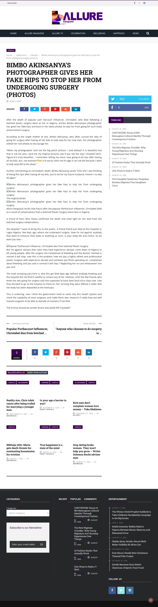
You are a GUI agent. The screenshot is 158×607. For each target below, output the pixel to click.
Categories (11, 508)
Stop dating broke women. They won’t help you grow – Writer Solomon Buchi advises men (86, 451)
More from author (37, 372)
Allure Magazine (34, 33)
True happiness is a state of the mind (51, 446)
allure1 (76, 415)
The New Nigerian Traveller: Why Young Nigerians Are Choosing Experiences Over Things (49, 41)
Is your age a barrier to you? (53, 402)
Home (13, 33)
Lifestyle (11, 50)
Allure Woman (80, 383)
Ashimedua (11, 416)
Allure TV (57, 33)
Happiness (119, 33)
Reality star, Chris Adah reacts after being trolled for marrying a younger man (20, 405)
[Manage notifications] (150, 600)
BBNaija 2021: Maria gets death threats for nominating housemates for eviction (20, 449)
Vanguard (12, 3)
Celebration (78, 33)
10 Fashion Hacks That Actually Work (86, 552)
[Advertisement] (132, 68)
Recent (63, 499)
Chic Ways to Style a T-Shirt (85, 568)
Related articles (16, 372)
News (136, 33)
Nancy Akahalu (47, 409)
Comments (90, 499)
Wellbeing (99, 33)
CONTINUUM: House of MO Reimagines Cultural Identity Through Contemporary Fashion (49, 38)
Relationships (23, 383)
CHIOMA (80, 520)
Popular (75, 499)
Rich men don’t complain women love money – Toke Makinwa (87, 406)
